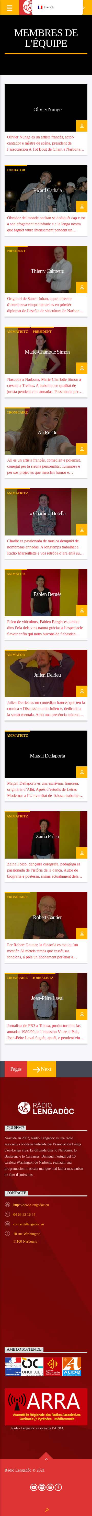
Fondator (16, 170)
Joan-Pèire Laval (47, 998)
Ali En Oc (47, 432)
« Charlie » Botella (47, 513)
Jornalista (42, 978)
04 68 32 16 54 (24, 1215)
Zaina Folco (47, 836)
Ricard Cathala (47, 190)
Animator (16, 574)
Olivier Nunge (47, 109)
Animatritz (17, 332)
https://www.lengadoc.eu (31, 1205)
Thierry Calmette (47, 271)
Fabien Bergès (47, 594)
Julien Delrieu (47, 675)
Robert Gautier (47, 917)
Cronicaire (17, 412)
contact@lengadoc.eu (28, 1224)
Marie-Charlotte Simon (47, 352)
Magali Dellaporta (47, 756)
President (16, 251)
